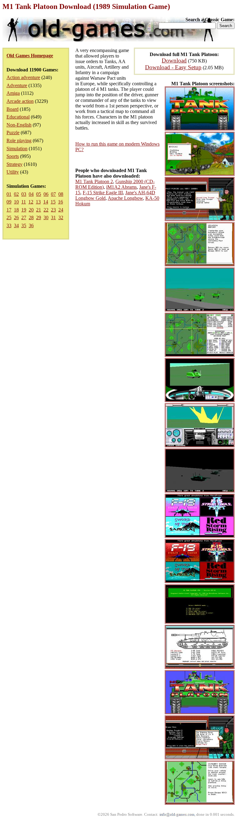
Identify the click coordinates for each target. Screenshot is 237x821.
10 (16, 201)
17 (8, 209)
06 (46, 194)
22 (46, 209)
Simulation (16, 148)
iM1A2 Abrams (121, 187)
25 (8, 217)
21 (38, 209)
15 (53, 201)
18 (16, 209)
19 (23, 209)
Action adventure (23, 77)
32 (60, 217)
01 (8, 194)
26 (16, 217)
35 (23, 225)
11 (23, 201)
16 (60, 201)
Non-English (18, 124)
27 (23, 217)
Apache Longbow (125, 198)
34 (16, 225)
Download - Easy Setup (173, 67)
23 (53, 209)
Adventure (16, 85)
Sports (12, 156)
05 (38, 194)
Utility (12, 172)
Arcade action (20, 101)
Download (174, 60)
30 (46, 217)
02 (16, 194)
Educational (18, 116)
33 (8, 225)
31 (53, 217)
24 (60, 209)
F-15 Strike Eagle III (103, 192)
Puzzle (12, 132)
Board (12, 109)
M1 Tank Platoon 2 (94, 181)
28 (31, 217)
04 (31, 194)
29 (38, 217)
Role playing (18, 140)
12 (30, 201)
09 (8, 201)
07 (53, 194)
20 (31, 209)
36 (31, 225)
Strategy (14, 164)
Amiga (13, 93)
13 (38, 201)
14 (45, 201)
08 (60, 194)
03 (23, 194)
